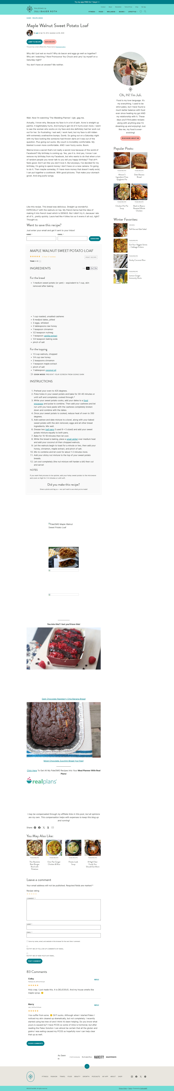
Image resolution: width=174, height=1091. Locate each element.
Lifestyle (132, 11)
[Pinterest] (145, 1076)
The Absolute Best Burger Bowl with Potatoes (35, 865)
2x (92, 268)
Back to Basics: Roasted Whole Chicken (139, 208)
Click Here (32, 770)
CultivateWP (143, 1088)
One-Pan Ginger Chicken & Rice (54, 863)
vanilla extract (50, 336)
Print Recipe (90, 257)
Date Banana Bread (139, 175)
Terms (130, 1088)
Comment (31, 898)
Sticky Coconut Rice (137, 260)
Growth (86, 1076)
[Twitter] (141, 1076)
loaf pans (49, 429)
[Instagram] (132, 1076)
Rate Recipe (50, 42)
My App (143, 7)
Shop (136, 7)
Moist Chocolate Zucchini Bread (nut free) (64, 761)
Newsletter (118, 7)
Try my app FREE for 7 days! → (87, 2)
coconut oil (51, 370)
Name (29, 234)
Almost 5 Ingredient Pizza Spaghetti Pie (122, 177)
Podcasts (96, 1076)
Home (29, 18)
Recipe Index (38, 18)
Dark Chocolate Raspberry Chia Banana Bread (63, 699)
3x (95, 268)
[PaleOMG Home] (42, 9)
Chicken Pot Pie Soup (121, 207)
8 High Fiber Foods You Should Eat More (92, 864)
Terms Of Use (128, 7)
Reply (96, 979)
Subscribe (95, 238)
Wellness (111, 11)
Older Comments (35, 1043)
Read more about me (130, 138)
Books (121, 11)
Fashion (54, 1076)
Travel (62, 1076)
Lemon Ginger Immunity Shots (135, 277)
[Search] (145, 11)
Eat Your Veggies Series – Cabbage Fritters (138, 246)
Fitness (92, 11)
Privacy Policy (123, 1088)
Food (101, 11)
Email (61, 234)
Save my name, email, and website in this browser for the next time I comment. (54, 941)
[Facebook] (136, 1076)
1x (88, 268)
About (110, 7)
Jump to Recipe (34, 42)
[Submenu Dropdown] (95, 11)
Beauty (77, 1076)
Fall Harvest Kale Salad (138, 229)
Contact (103, 7)
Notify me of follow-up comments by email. (45, 949)
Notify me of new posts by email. (41, 956)
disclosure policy (61, 47)
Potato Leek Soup (73, 863)
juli (37, 33)
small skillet (72, 439)
